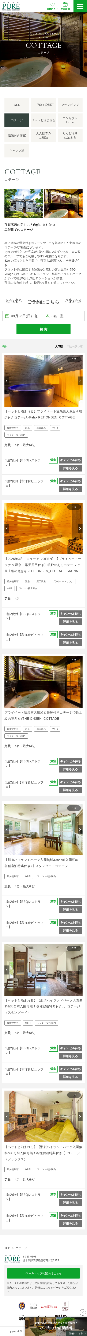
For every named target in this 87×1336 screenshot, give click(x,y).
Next (80, 380)
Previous (6, 380)
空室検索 (65, 9)
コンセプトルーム (70, 120)
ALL (17, 105)
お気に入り (52, 9)
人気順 (59, 346)
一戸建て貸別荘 (43, 105)
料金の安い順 (75, 346)
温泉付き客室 (17, 135)
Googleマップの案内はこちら (44, 1273)
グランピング (70, 105)
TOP (7, 1248)
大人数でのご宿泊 (43, 135)
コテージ (21, 1248)
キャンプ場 (17, 150)
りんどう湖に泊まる (70, 135)
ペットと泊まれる (43, 120)
